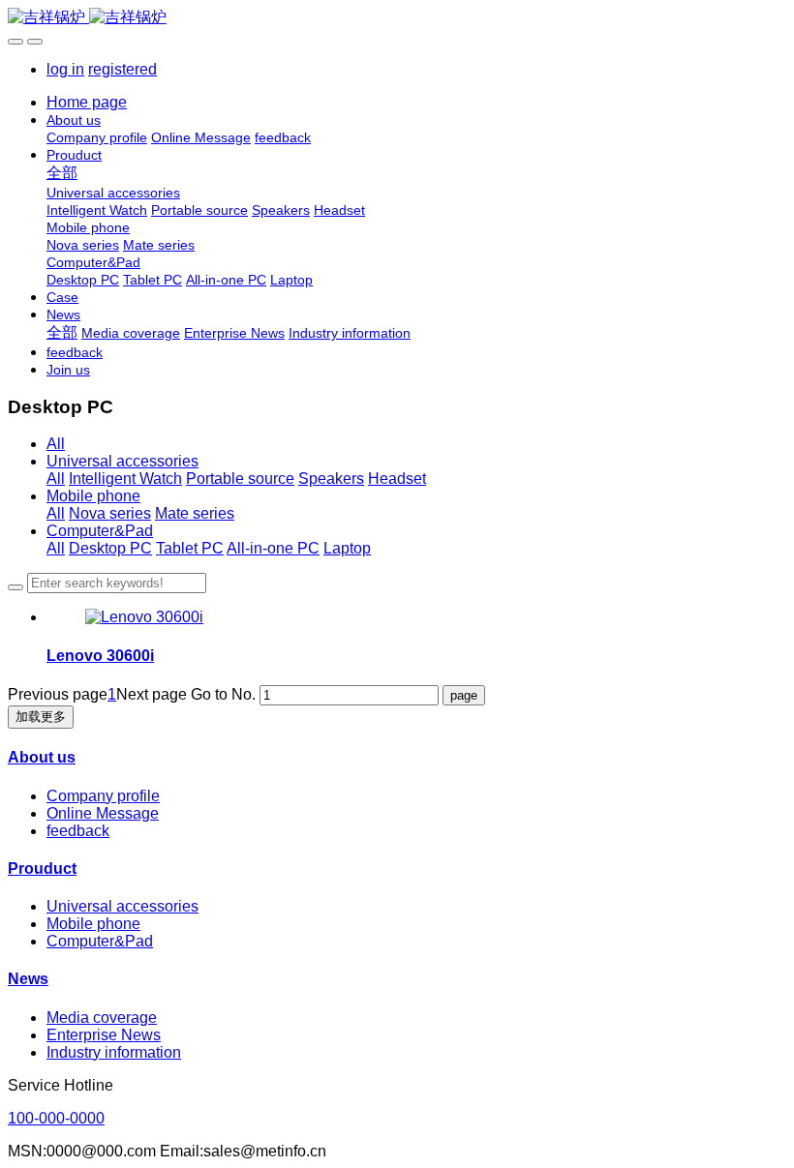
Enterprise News (103, 1035)
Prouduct (42, 868)
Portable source (240, 478)
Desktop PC (110, 548)
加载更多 (40, 716)
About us (42, 757)
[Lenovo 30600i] (144, 617)
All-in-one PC (273, 548)
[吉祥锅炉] (397, 18)
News (28, 979)
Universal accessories (122, 461)
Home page (86, 102)
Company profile (103, 796)
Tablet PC (190, 548)
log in (65, 69)
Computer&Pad (99, 531)
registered (122, 69)
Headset (397, 478)
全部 (61, 173)
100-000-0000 (56, 1118)
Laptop (347, 548)
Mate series (194, 513)
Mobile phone (93, 496)
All (55, 443)
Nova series (110, 513)
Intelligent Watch (125, 478)
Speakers (331, 478)
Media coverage (101, 1017)
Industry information (113, 1052)
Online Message (102, 813)
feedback (77, 831)
